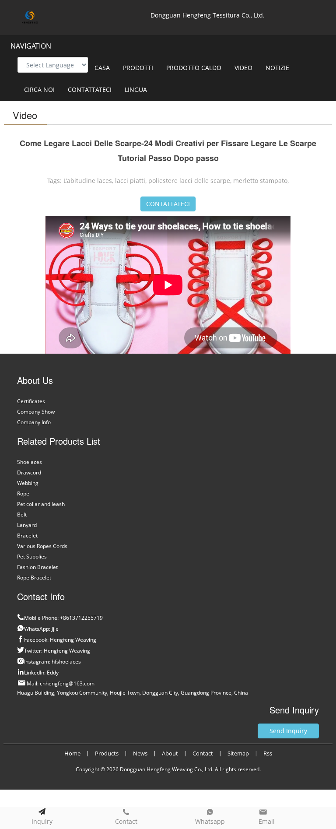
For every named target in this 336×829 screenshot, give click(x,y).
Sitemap (238, 753)
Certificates (31, 401)
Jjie (55, 628)
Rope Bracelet (34, 577)
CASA (102, 67)
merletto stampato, (261, 180)
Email (266, 821)
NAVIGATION (30, 46)
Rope (23, 493)
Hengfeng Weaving (73, 639)
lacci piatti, (131, 180)
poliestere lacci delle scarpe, (189, 180)
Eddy (53, 672)
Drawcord (29, 472)
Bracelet (27, 535)
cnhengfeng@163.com (67, 683)
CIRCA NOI (39, 89)
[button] (150, 68)
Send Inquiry (288, 731)
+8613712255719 (81, 618)
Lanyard (27, 525)
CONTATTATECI (90, 89)
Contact (126, 821)
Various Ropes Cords (42, 546)
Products (107, 753)
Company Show (36, 411)
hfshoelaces (66, 661)
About (170, 753)
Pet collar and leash (41, 504)
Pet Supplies (32, 556)
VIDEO (243, 67)
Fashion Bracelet (37, 567)
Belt (22, 514)
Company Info (34, 422)
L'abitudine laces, (88, 180)
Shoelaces (29, 462)
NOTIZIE (277, 67)
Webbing (27, 483)
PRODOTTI (138, 67)
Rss (267, 753)
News (140, 753)
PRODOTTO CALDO (193, 67)
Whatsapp (210, 821)
